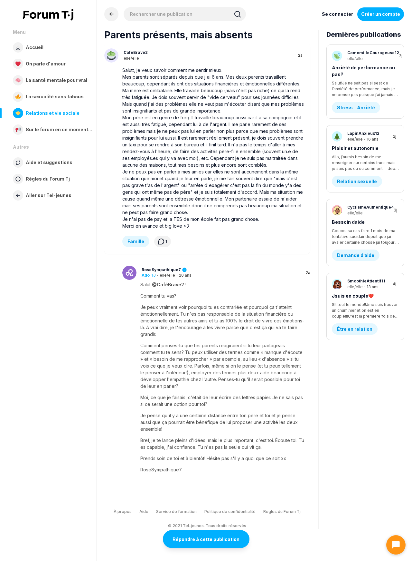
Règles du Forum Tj (282, 511)
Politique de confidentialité (230, 511)
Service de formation (176, 511)
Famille (135, 241)
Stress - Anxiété (356, 107)
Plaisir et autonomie (355, 148)
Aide (143, 511)
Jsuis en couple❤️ (353, 296)
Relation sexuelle (357, 181)
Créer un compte (380, 14)
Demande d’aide (355, 255)
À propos (123, 511)
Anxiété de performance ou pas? (363, 71)
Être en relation (354, 329)
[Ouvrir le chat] (396, 545)
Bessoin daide (348, 222)
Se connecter (337, 14)
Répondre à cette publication (206, 539)
